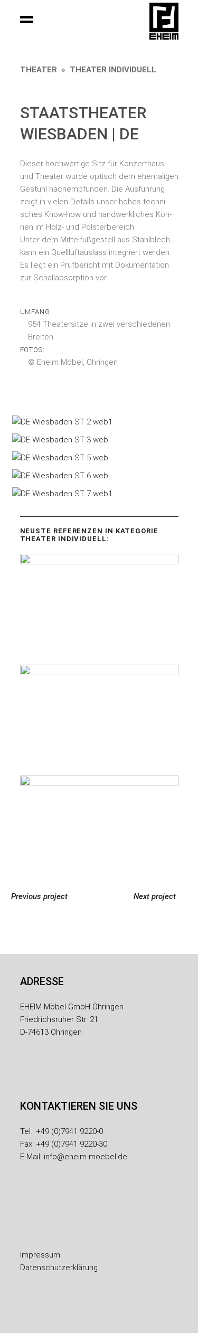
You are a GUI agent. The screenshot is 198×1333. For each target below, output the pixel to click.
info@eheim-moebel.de (85, 1156)
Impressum (40, 1255)
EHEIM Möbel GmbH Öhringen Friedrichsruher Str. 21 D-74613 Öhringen (72, 1019)
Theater (38, 69)
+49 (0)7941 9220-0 (69, 1131)
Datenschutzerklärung (59, 1267)
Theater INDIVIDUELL (113, 69)
